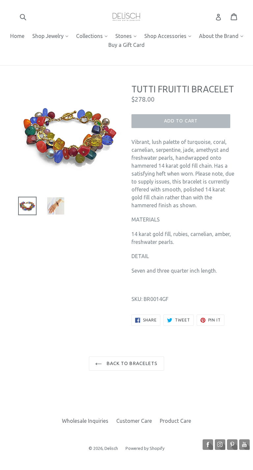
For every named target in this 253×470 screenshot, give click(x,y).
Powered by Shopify (145, 448)
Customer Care (134, 421)
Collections (93, 36)
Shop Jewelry (51, 36)
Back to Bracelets (131, 363)
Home (17, 36)
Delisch (111, 448)
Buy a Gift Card (126, 45)
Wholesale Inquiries (85, 421)
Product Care (175, 421)
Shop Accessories (169, 36)
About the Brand (222, 36)
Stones (127, 36)
